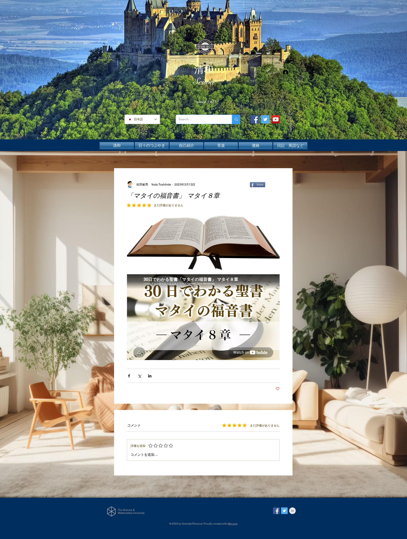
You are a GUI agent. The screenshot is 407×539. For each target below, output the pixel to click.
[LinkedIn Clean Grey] (292, 510)
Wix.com (232, 523)
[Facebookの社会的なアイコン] (276, 510)
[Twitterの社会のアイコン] (284, 510)
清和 (203, 69)
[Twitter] (265, 119)
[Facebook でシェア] (129, 376)
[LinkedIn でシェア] (150, 376)
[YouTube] (276, 119)
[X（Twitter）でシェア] (139, 376)
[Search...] (236, 119)
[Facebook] (255, 119)
